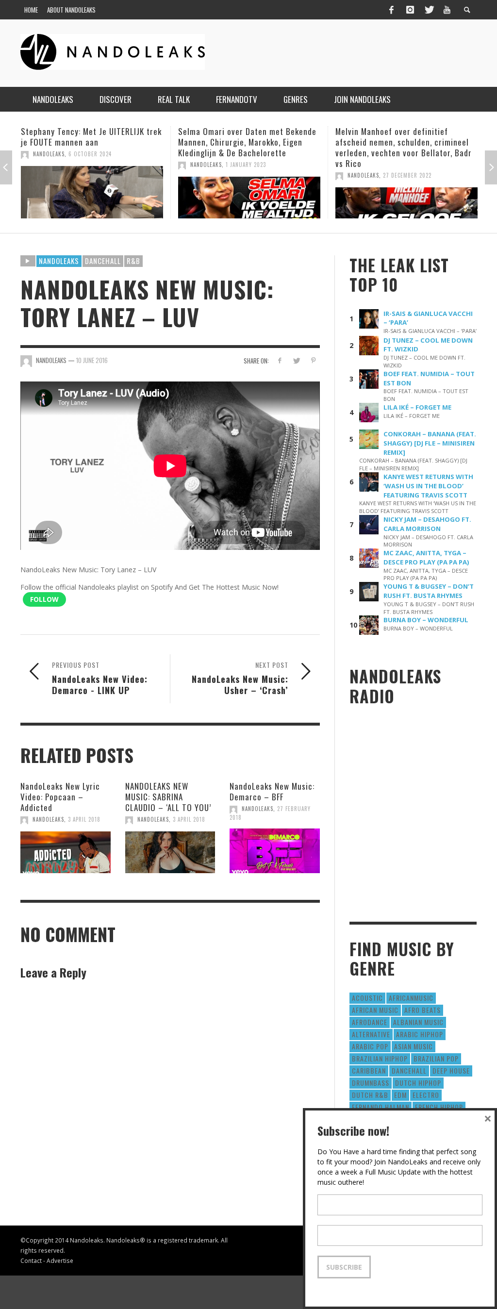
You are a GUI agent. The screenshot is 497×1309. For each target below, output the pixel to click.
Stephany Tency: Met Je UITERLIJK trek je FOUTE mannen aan (91, 136)
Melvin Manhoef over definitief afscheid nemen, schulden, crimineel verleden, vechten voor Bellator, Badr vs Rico (403, 147)
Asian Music (413, 1046)
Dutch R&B (370, 1095)
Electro (426, 1095)
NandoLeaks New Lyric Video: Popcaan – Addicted (60, 796)
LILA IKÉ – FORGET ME (417, 407)
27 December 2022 (407, 175)
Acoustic (367, 998)
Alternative (371, 1034)
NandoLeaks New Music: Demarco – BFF (272, 791)
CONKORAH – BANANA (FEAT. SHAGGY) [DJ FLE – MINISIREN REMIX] (429, 443)
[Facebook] (391, 9)
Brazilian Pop (436, 1058)
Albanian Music (418, 1022)
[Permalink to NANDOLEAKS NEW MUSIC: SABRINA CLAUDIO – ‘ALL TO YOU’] (170, 852)
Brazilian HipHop (380, 1058)
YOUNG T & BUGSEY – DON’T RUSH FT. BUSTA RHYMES (428, 591)
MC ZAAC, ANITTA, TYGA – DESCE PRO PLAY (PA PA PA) (426, 557)
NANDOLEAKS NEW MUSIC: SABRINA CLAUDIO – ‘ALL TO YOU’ (168, 796)
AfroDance (369, 1022)
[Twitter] (428, 9)
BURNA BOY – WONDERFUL (425, 619)
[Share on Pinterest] (313, 360)
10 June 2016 (92, 360)
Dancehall (103, 260)
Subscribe (344, 1267)
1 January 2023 (246, 164)
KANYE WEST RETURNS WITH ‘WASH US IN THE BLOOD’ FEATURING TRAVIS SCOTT (428, 485)
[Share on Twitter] (296, 360)
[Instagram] (410, 9)
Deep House (451, 1070)
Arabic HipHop (419, 1034)
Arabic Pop (370, 1046)
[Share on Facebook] (279, 360)
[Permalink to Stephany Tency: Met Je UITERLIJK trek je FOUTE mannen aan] (92, 192)
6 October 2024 (90, 154)
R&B (133, 260)
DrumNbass (370, 1082)
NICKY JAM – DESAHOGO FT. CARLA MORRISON (427, 524)
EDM (400, 1095)
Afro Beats (422, 1010)
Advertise (60, 1260)
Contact (31, 1260)
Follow (44, 599)
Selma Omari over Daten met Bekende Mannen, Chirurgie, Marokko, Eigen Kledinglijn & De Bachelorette (247, 142)
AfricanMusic (411, 998)
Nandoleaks (59, 260)
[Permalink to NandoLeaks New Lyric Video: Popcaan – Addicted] (65, 852)
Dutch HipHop (418, 1082)
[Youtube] (447, 9)
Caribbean (369, 1070)
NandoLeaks (49, 154)
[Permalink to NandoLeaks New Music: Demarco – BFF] (275, 850)
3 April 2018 (84, 819)
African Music (375, 1010)
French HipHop (439, 1107)
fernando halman (380, 1107)
